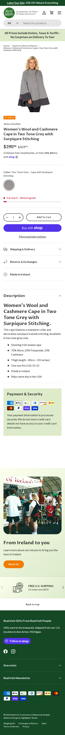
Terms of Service (11, 726)
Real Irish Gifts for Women (25, 46)
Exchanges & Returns (28, 723)
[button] (52, 13)
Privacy (26, 726)
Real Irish (15, 714)
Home (6, 46)
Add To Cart (44, 217)
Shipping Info (9, 723)
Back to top (32, 604)
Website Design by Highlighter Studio (20, 718)
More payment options (32, 236)
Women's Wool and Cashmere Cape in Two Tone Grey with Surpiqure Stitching (30, 49)
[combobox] (32, 23)
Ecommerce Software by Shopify (35, 714)
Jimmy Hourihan (12, 123)
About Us (13, 564)
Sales (44, 723)
